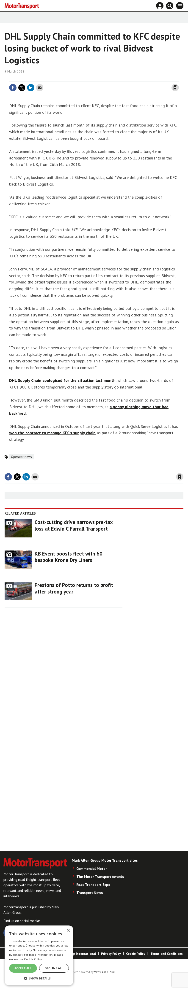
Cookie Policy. (33, 959)
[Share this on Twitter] (21, 87)
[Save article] (175, 87)
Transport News (89, 892)
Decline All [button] (54, 968)
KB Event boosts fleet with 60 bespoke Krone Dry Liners (68, 557)
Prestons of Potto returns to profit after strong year (74, 588)
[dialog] (39, 955)
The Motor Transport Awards (100, 876)
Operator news (21, 457)
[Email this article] (39, 87)
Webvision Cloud (104, 972)
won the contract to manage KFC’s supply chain (52, 432)
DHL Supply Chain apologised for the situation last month (62, 380)
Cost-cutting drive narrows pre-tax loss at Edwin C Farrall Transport (74, 525)
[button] (39, 978)
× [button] (68, 930)
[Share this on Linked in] (30, 87)
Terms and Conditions (166, 954)
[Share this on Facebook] (13, 87)
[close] (178, 79)
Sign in (120, 79)
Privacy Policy (111, 954)
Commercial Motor (91, 868)
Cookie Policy (135, 954)
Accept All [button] (23, 968)
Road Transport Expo (93, 884)
